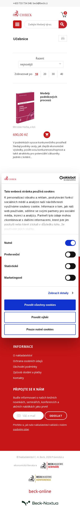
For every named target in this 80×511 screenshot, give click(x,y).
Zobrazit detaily (58, 293)
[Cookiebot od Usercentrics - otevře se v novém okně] (59, 178)
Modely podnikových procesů (48, 97)
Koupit (47, 134)
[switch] (70, 254)
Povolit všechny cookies (40, 304)
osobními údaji (21, 429)
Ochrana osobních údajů (28, 361)
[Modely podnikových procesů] (25, 107)
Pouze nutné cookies (40, 329)
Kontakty (18, 378)
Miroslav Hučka (21, 127)
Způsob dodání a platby (27, 372)
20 (44, 74)
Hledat (63, 24)
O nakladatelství (22, 355)
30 (53, 74)
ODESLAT (55, 415)
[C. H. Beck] (27, 13)
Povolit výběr (40, 317)
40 (61, 74)
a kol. (33, 127)
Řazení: (40, 58)
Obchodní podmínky (25, 366)
